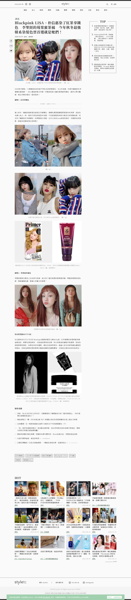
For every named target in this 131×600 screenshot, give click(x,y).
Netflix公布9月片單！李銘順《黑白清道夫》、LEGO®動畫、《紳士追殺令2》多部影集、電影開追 (103, 37)
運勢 (73, 10)
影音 (97, 10)
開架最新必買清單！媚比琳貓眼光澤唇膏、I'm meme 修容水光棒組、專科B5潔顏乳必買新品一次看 (104, 67)
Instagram (90, 583)
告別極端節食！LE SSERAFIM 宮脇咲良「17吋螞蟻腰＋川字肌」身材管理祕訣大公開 (78, 500)
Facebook (75, 583)
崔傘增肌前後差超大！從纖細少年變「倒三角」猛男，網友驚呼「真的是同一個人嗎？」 (104, 28)
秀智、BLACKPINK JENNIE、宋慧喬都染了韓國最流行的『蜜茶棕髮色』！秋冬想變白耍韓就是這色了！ (48, 414)
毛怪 (89, 10)
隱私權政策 (47, 597)
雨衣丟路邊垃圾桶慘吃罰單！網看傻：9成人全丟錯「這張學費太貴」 (104, 58)
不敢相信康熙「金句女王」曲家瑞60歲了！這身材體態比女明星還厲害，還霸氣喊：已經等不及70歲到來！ (26, 527)
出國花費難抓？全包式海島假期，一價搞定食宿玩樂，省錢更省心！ (26, 553)
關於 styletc (43, 582)
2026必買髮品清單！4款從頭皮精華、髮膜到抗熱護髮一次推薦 (78, 526)
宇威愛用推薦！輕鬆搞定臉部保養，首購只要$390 (104, 499)
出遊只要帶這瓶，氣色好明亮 (52, 551)
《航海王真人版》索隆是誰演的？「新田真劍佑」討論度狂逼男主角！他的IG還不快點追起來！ (26, 500)
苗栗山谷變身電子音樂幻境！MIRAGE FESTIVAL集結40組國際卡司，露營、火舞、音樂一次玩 (104, 48)
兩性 (81, 10)
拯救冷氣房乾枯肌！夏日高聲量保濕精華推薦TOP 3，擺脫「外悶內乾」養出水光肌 (78, 553)
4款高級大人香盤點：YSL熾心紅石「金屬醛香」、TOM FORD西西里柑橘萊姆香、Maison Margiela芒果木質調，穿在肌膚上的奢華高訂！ (52, 500)
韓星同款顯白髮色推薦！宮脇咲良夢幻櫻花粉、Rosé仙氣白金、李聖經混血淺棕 (47, 434)
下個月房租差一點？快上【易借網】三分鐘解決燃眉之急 (52, 526)
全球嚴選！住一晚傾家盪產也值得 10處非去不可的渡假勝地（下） (42, 424)
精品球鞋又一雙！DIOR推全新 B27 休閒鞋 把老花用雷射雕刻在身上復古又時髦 (47, 419)
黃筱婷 (31, 37)
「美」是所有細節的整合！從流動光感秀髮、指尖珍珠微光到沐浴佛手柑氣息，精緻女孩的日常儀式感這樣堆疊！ (48, 429)
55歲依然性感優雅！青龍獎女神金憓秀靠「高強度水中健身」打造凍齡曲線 (104, 527)
